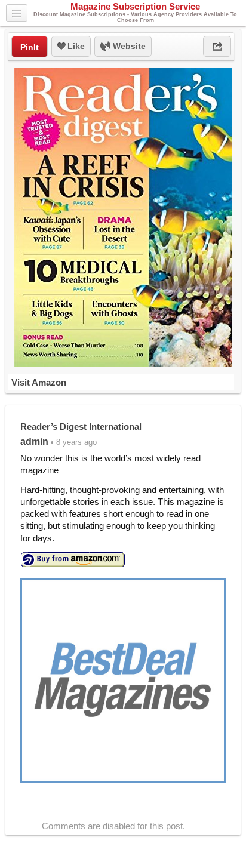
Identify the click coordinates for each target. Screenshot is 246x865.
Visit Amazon (38, 382)
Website (128, 46)
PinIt (29, 47)
